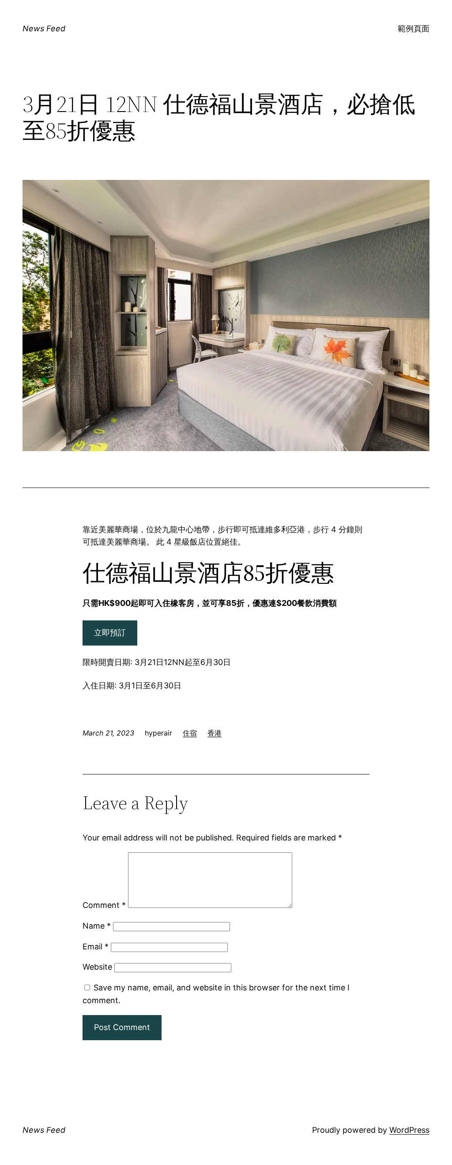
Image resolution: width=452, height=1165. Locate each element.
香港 (214, 732)
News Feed (44, 28)
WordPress (409, 1130)
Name (97, 925)
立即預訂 (110, 632)
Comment (104, 905)
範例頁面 (413, 28)
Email (96, 946)
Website (97, 966)
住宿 (190, 732)
